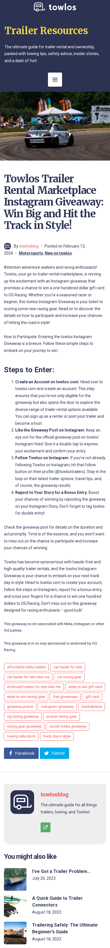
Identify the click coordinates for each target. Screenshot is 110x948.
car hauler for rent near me (28, 677)
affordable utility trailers (26, 667)
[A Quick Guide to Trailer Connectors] (15, 906)
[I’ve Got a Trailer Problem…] (15, 879)
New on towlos (58, 253)
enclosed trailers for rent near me (34, 687)
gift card (92, 697)
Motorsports (31, 253)
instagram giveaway (57, 706)
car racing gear (69, 677)
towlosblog (29, 246)
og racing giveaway (23, 716)
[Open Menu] (55, 80)
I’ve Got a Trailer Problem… (61, 871)
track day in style (57, 736)
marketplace (92, 706)
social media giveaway (67, 726)
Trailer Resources (46, 31)
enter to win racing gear (26, 697)
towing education (21, 736)
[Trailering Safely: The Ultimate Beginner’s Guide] (15, 933)
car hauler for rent (68, 667)
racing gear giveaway (24, 726)
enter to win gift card (85, 687)
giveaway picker (20, 706)
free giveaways (65, 697)
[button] (21, 753)
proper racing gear (62, 716)
